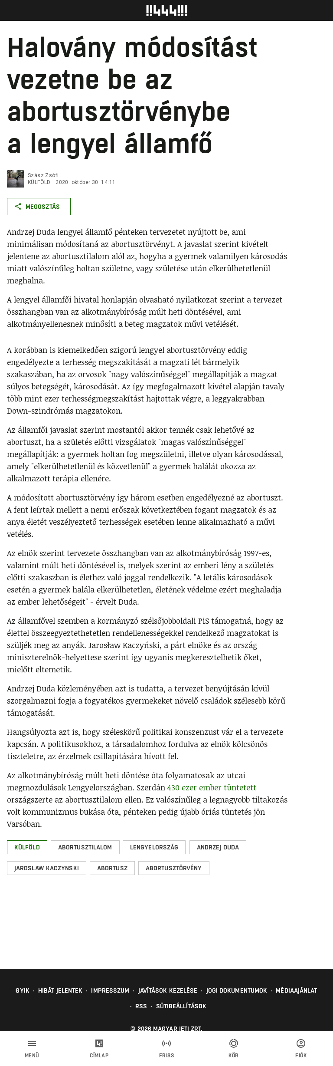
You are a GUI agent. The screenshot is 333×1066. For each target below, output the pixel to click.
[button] (27, 847)
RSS (141, 1006)
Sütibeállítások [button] (181, 1006)
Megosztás (43, 206)
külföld (39, 182)
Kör (234, 1056)
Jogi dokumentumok (237, 990)
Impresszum (110, 990)
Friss (166, 1056)
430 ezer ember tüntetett (211, 787)
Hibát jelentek (60, 990)
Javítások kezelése (168, 990)
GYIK (22, 990)
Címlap (99, 1056)
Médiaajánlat (296, 990)
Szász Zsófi (43, 175)
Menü (32, 1056)
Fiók (301, 1056)
